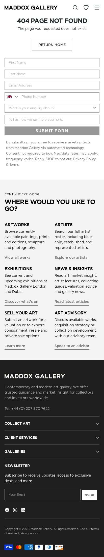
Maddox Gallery (41, 529)
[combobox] (12, 97)
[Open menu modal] (97, 8)
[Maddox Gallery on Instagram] (16, 510)
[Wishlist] (86, 8)
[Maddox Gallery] (31, 8)
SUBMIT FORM (52, 131)
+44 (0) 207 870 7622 (30, 408)
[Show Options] (94, 108)
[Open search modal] (75, 8)
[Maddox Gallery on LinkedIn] (24, 510)
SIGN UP (89, 495)
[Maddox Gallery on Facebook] (8, 510)
